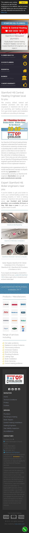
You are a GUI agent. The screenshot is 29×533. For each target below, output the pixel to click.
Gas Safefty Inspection (11, 428)
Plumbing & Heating (10, 417)
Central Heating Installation (13, 422)
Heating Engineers (10, 425)
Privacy (6, 402)
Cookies (6, 405)
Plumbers (7, 414)
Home (6, 397)
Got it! (23, 2)
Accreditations (8, 431)
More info (4, 12)
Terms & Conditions (10, 400)
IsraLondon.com (19, 524)
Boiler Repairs (8, 420)
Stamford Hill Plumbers (12, 452)
